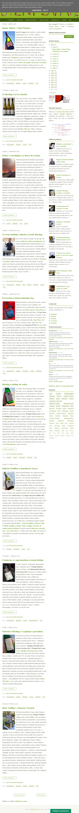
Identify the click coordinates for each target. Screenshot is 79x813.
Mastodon (53, 323)
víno (37, 83)
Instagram (53, 314)
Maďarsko (70, 413)
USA (66, 423)
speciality (60, 421)
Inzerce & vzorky (44, 20)
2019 (52, 85)
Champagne (22, 457)
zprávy (26, 223)
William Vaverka (53, 341)
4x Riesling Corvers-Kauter (14, 94)
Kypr (50, 428)
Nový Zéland (65, 428)
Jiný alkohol (52, 411)
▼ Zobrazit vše (52, 92)
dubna (55, 61)
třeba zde (27, 129)
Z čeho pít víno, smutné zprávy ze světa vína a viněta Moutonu (64, 255)
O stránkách (11, 20)
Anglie (61, 423)
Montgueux (15, 57)
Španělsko (31, 83)
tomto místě (61, 112)
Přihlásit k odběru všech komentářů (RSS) (61, 386)
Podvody (57, 416)
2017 (52, 89)
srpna (54, 47)
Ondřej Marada (53, 352)
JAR (67, 430)
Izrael (72, 433)
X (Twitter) (53, 321)
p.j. (49, 363)
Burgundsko (65, 406)
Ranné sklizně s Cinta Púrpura (16, 28)
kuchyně (51, 421)
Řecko (63, 426)
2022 (52, 78)
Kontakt (64, 20)
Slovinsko (51, 423)
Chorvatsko (25, 371)
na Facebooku (57, 29)
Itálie (24, 285)
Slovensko (70, 421)
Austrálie (9, 549)
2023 (52, 75)
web (27, 32)
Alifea (34, 531)
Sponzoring (20, 20)
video (50, 426)
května (55, 59)
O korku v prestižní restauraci (56, 381)
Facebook (52, 319)
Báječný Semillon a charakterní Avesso (20, 468)
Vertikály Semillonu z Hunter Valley (14, 526)
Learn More (36, 10)
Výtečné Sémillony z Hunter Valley (33, 523)
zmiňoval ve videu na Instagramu (31, 241)
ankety (64, 408)
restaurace (52, 413)
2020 (52, 82)
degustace (18, 786)
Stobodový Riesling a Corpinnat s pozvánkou (22, 631)
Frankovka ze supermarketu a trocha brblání (22, 560)
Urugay (68, 435)
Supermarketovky (33, 620)
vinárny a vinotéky (54, 418)
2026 (52, 45)
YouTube (52, 316)
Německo (18, 144)
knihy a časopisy (61, 413)
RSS (70, 20)
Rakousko (18, 620)
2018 (52, 87)
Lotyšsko (51, 435)
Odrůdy (25, 786)
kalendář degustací (66, 114)
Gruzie (71, 428)
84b (50, 433)
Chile (57, 423)
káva (63, 430)
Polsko (51, 430)
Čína (72, 435)
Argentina (56, 428)
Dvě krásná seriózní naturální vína (18, 298)
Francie (15, 457)
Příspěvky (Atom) (21, 801)
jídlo (59, 411)
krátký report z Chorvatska (34, 310)
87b (54, 433)
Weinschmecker (11, 444)
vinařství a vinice (68, 396)
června (55, 56)
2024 (52, 73)
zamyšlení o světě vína (55, 401)
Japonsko (65, 416)
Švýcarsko (51, 438)
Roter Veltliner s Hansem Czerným (18, 707)
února (54, 66)
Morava (29, 285)
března (55, 63)
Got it (45, 10)
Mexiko (57, 435)
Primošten (42, 327)
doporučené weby (68, 403)
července (55, 54)
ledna (54, 68)
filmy (72, 416)
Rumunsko (57, 430)
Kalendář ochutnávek (31, 20)
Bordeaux (52, 408)
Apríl (67, 433)
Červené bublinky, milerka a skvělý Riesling (22, 234)
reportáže (58, 408)
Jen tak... (59, 396)
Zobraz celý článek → (9, 75)
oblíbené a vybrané (54, 403)
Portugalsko (16, 549)
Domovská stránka (19, 795)
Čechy (51, 416)
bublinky (18, 83)
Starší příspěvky (41, 795)
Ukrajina (62, 435)
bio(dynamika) (10, 83)
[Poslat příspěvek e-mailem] (23, 80)
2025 (52, 71)
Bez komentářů (18, 80)
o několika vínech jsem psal (28, 651)
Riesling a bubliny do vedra (14, 384)
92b (63, 433)
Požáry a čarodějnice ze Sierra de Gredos (21, 155)
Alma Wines (37, 320)
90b (58, 433)
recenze (24, 83)
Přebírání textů (55, 20)
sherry (71, 411)
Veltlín (31, 717)
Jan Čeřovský (10, 80)
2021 (52, 80)
